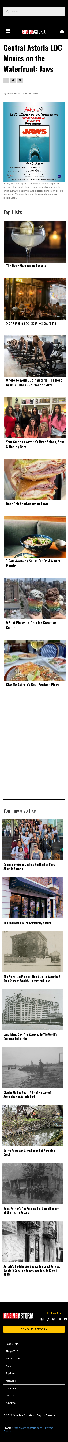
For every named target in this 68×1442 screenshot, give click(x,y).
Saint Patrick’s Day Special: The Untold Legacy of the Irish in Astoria (31, 1211)
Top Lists (10, 1373)
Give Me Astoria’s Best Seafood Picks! (33, 684)
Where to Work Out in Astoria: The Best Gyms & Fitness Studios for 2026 (34, 382)
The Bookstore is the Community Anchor (27, 923)
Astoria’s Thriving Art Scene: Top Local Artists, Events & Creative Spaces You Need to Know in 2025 (31, 1270)
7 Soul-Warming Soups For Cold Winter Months (33, 563)
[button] (42, 1319)
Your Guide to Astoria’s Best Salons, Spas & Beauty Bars (35, 444)
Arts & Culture (13, 1358)
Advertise (11, 1403)
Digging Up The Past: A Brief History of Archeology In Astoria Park (27, 1094)
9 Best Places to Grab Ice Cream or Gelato (31, 625)
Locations (11, 1388)
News (9, 1366)
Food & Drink (12, 1344)
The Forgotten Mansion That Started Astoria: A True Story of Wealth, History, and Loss (31, 979)
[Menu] (7, 30)
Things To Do (12, 1351)
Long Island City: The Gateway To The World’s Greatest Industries (30, 1037)
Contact (10, 1395)
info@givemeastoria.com (27, 1428)
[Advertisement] (34, 750)
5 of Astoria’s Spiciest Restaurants (31, 323)
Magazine (11, 1380)
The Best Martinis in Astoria (26, 265)
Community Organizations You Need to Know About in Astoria (29, 867)
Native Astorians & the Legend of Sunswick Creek (29, 1153)
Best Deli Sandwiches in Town (27, 503)
